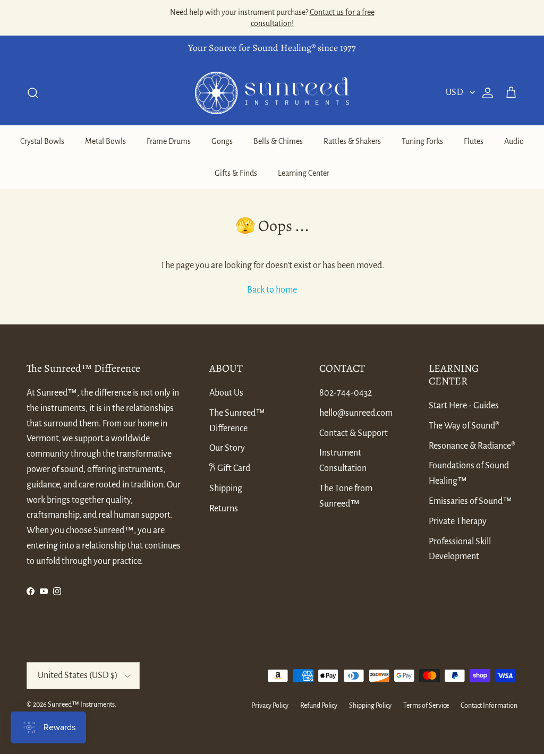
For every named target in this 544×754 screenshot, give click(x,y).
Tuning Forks (422, 141)
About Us (226, 393)
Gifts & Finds (236, 173)
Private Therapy (458, 521)
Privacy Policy (269, 705)
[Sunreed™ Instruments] (272, 93)
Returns (223, 508)
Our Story (227, 448)
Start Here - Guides (464, 405)
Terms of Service (426, 705)
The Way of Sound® (464, 426)
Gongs (222, 141)
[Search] (33, 93)
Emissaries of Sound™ (470, 501)
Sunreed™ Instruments (81, 704)
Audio (514, 141)
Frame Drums (169, 141)
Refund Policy (318, 705)
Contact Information (489, 705)
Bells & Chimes (278, 141)
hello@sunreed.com (356, 413)
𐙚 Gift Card (229, 468)
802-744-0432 (345, 393)
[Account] (485, 93)
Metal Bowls (105, 141)
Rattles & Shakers (352, 141)
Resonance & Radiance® (472, 446)
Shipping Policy (370, 705)
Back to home (272, 290)
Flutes (473, 141)
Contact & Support (353, 433)
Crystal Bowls (42, 141)
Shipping (225, 488)
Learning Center (303, 173)
